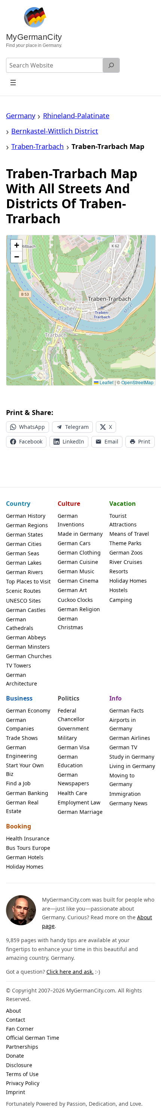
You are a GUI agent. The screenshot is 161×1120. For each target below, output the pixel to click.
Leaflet (105, 382)
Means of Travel (129, 533)
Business (19, 698)
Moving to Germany (121, 780)
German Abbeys (26, 637)
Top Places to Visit (28, 581)
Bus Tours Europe (28, 847)
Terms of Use (22, 1074)
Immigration (125, 793)
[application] (81, 310)
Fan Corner (20, 1028)
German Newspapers (73, 779)
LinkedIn (73, 441)
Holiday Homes (128, 580)
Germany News (128, 803)
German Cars (74, 543)
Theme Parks (125, 543)
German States (24, 534)
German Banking (27, 793)
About (13, 1010)
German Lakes (24, 562)
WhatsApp (32, 426)
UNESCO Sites (23, 600)
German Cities (24, 543)
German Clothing (79, 552)
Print (144, 441)
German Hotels (24, 857)
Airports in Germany (122, 724)
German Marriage (80, 811)
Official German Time (32, 1037)
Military (67, 737)
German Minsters (28, 646)
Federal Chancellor (71, 715)
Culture (69, 503)
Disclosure (19, 1065)
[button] (16, 245)
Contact (15, 1019)
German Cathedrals (19, 623)
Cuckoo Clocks (75, 599)
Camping (120, 599)
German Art (72, 590)
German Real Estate (22, 807)
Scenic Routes (23, 590)
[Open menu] (13, 82)
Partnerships (22, 1046)
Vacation (122, 503)
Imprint (15, 1092)
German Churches (29, 656)
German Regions (27, 525)
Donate (15, 1055)
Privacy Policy (22, 1083)
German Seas (22, 553)
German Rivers (24, 572)
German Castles (26, 609)
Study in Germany (131, 756)
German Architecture (21, 679)
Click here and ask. (70, 971)
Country (18, 503)
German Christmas (70, 623)
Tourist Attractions (123, 520)
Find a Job (18, 783)
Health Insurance (27, 838)
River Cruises (125, 561)
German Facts (126, 710)
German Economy (28, 710)
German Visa (73, 747)
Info (115, 698)
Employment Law (79, 802)
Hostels (118, 590)
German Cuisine (78, 561)
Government (73, 728)
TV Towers (18, 665)
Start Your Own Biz (25, 769)
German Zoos (126, 552)
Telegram (77, 426)
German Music (76, 571)
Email (111, 441)
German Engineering (21, 751)
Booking (18, 826)
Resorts (118, 571)
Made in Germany (80, 533)
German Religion (79, 609)
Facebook (30, 441)
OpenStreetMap (137, 382)
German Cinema (78, 580)
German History (25, 515)
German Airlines (129, 737)
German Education (70, 761)
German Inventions (71, 520)
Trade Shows (22, 737)
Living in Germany (132, 766)
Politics (68, 698)
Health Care (72, 793)
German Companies (20, 724)
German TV (123, 747)
